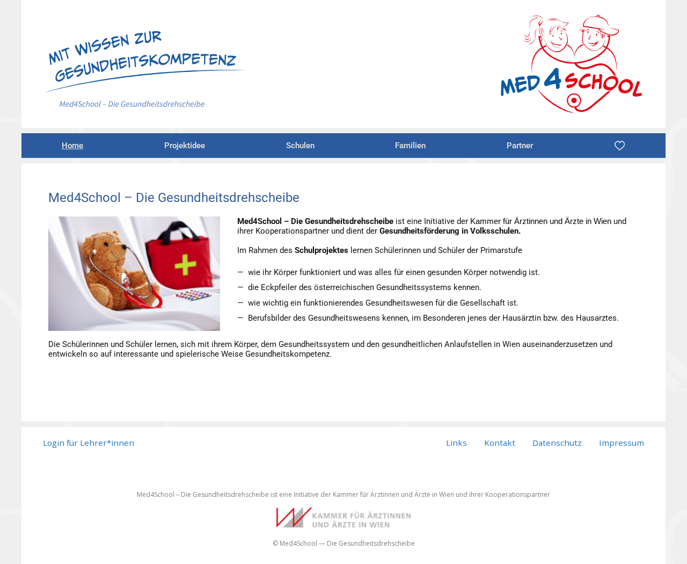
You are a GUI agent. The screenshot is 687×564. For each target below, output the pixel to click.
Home (72, 145)
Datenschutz (557, 442)
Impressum (621, 442)
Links (456, 442)
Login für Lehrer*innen (88, 442)
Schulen (300, 145)
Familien (410, 145)
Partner (520, 145)
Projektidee (184, 145)
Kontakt (499, 442)
